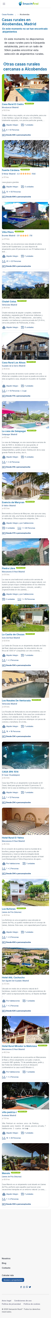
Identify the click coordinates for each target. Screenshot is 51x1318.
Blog (4, 1263)
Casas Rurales (7, 14)
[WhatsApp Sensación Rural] (27, 1286)
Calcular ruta (8, 1275)
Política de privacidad (11, 1304)
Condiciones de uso (23, 1301)
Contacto (6, 1268)
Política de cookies (32, 1304)
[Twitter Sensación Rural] (30, 1286)
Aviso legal (6, 1301)
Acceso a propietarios (13, 1280)
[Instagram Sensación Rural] (24, 1286)
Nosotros (6, 1258)
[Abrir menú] (4, 4)
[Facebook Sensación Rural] (21, 1286)
